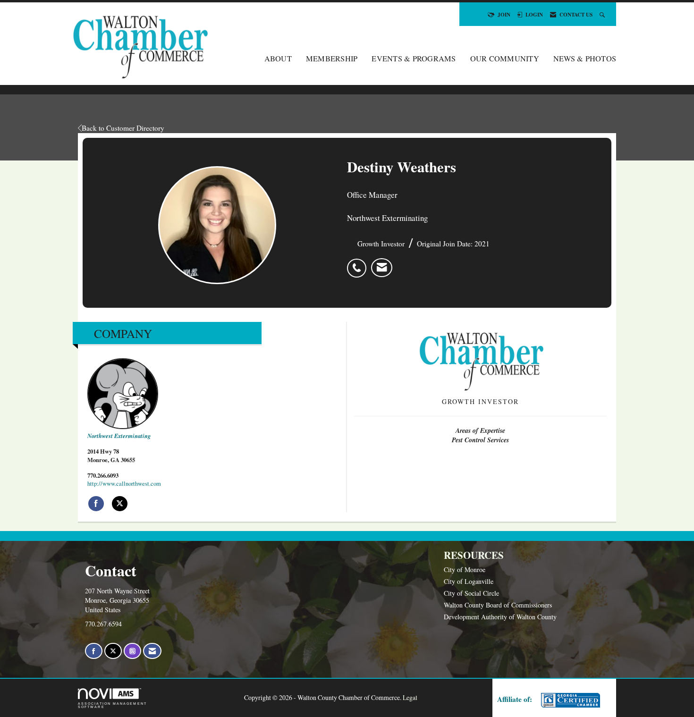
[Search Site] (603, 14)
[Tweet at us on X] (113, 651)
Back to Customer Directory (123, 128)
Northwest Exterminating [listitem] (119, 435)
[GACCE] (569, 700)
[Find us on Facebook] (93, 651)
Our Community (504, 58)
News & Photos (584, 58)
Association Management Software (112, 705)
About (278, 58)
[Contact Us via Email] (152, 651)
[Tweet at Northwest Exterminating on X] (119, 503)
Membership (332, 58)
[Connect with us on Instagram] (132, 651)
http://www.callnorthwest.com (124, 484)
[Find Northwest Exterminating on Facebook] (96, 503)
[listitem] (359, 263)
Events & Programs (414, 58)
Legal (410, 697)
